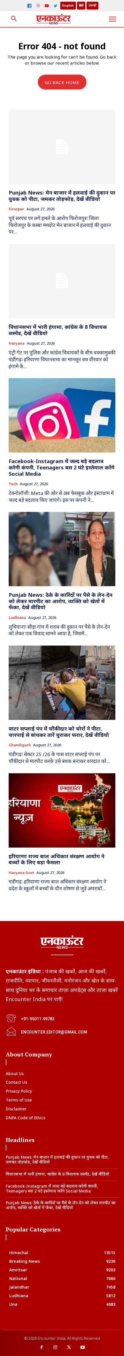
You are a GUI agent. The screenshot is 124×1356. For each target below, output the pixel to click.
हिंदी (81, 5)
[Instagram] (38, 5)
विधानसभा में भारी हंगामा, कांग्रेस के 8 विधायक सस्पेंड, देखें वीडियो (58, 330)
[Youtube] (82, 1347)
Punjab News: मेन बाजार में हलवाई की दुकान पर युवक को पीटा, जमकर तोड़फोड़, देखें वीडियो (62, 195)
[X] (68, 1347)
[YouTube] (46, 5)
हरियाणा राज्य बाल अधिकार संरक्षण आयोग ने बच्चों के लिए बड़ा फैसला (56, 859)
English (68, 5)
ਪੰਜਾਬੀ (92, 5)
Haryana (17, 343)
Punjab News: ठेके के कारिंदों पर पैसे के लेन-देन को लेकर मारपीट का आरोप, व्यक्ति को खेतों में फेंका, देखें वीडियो (60, 601)
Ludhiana (17, 617)
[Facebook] (29, 5)
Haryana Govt (21, 873)
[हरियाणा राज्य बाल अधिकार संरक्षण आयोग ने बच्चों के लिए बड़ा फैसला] (62, 810)
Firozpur (16, 209)
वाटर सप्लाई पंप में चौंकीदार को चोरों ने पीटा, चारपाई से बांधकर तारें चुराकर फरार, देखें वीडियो (59, 731)
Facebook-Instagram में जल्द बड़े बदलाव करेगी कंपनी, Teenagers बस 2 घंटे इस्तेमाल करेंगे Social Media (61, 467)
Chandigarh (20, 745)
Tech (13, 484)
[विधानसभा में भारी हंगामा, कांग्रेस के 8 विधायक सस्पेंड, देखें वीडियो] (62, 281)
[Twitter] (55, 5)
